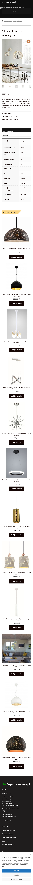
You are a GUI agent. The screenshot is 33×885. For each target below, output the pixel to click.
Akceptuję (16, 870)
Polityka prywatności (17, 883)
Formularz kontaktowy (9, 830)
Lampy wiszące (17, 21)
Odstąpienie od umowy (9, 837)
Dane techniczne (8, 131)
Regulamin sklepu (7, 834)
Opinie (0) (6, 135)
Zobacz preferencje (16, 879)
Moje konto (5, 826)
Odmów (16, 875)
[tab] (16, 130)
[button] (30, 854)
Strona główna (8, 21)
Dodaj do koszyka (16, 257)
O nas (3, 841)
